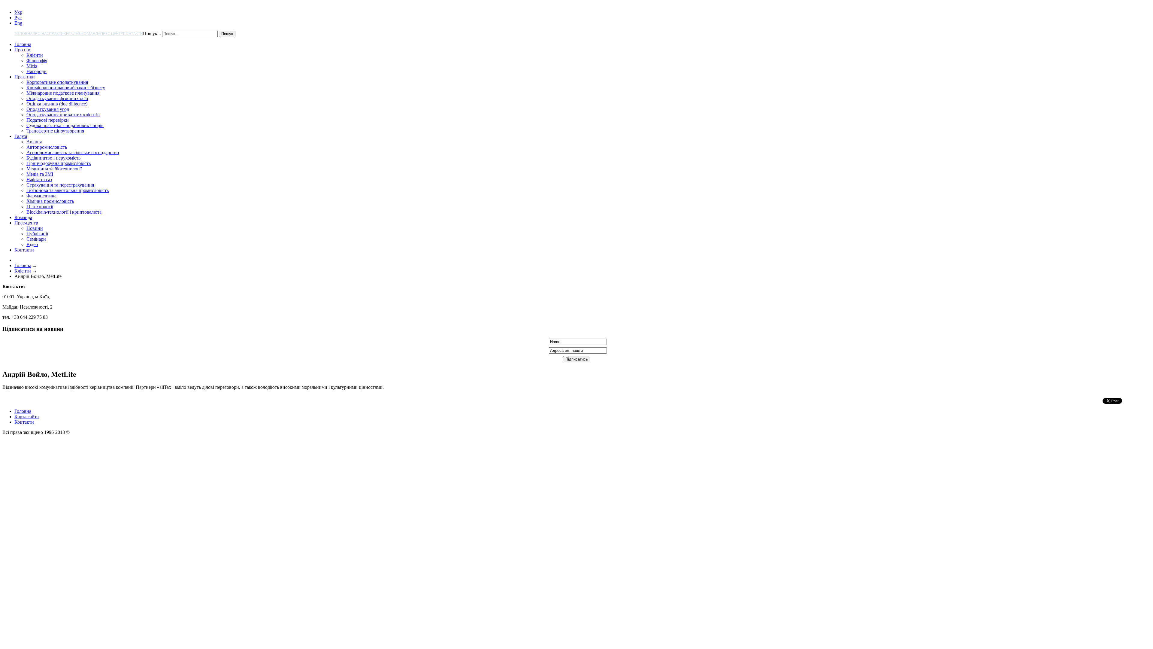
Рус (18, 17)
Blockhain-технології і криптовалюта (63, 212)
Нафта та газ (39, 179)
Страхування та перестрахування (60, 184)
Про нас (40, 33)
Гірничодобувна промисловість (58, 163)
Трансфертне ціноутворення (55, 130)
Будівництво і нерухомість (53, 157)
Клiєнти (34, 55)
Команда (90, 33)
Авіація (34, 141)
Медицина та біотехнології (54, 168)
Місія (31, 66)
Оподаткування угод (47, 109)
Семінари (36, 239)
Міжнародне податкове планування (62, 93)
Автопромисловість (46, 147)
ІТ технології (39, 206)
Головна (23, 33)
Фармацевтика (41, 195)
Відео (32, 244)
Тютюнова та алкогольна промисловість (67, 190)
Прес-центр (111, 33)
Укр (18, 12)
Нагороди (36, 71)
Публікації (37, 233)
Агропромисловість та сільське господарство (72, 152)
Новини (34, 228)
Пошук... (152, 33)
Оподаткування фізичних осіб (57, 98)
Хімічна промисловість (50, 201)
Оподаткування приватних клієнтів (63, 114)
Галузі (75, 33)
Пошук (227, 34)
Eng (18, 23)
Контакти (133, 33)
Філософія (36, 60)
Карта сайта (26, 416)
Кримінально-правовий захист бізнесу (65, 87)
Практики (59, 33)
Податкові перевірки (47, 120)
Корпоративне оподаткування (57, 82)
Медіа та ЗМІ (39, 174)
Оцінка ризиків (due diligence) (56, 103)
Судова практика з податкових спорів (65, 125)
